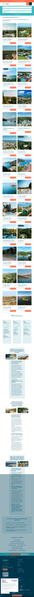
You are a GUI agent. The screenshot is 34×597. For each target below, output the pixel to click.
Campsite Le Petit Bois (7, 263)
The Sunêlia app (22, 593)
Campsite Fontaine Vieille (23, 39)
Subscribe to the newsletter (15, 554)
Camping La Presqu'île (22, 285)
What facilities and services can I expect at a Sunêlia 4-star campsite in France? (16, 530)
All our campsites (19, 560)
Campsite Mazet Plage (22, 218)
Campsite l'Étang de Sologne (8, 240)
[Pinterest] (24, 554)
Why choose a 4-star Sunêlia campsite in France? (15, 522)
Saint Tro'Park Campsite (7, 61)
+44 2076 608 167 (6, 563)
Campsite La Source (22, 307)
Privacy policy (24, 592)
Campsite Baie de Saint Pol (8, 196)
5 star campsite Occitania (13, 550)
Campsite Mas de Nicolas (8, 106)
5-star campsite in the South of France (16, 480)
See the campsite (13, 65)
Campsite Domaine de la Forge (24, 61)
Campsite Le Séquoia (22, 196)
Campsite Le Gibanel (22, 263)
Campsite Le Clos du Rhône (8, 151)
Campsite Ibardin (6, 285)
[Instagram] (26, 554)
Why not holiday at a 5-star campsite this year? (17, 543)
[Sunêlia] (7, 4)
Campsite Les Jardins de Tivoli (24, 128)
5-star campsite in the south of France (17, 548)
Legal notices (29, 592)
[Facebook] (22, 554)
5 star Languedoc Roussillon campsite (17, 546)
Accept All (13, 592)
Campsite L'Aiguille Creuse (8, 84)
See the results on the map (17, 595)
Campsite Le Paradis (7, 307)
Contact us (5, 569)
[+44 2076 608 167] (27, 3)
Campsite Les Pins (21, 151)
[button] (2, 596)
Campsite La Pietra (21, 174)
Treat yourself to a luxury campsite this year (17, 541)
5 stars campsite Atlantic (12, 545)
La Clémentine (21, 240)
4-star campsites (17, 426)
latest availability (21, 1)
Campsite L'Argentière (7, 39)
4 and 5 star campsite (17, 539)
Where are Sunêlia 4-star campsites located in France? (16, 524)
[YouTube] (28, 554)
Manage (5, 592)
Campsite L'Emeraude (22, 106)
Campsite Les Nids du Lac (23, 84)
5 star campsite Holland (21, 550)
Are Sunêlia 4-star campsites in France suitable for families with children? (15, 527)
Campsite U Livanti (6, 174)
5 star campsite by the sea (21, 545)
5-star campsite (18, 473)
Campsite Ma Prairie (7, 218)
